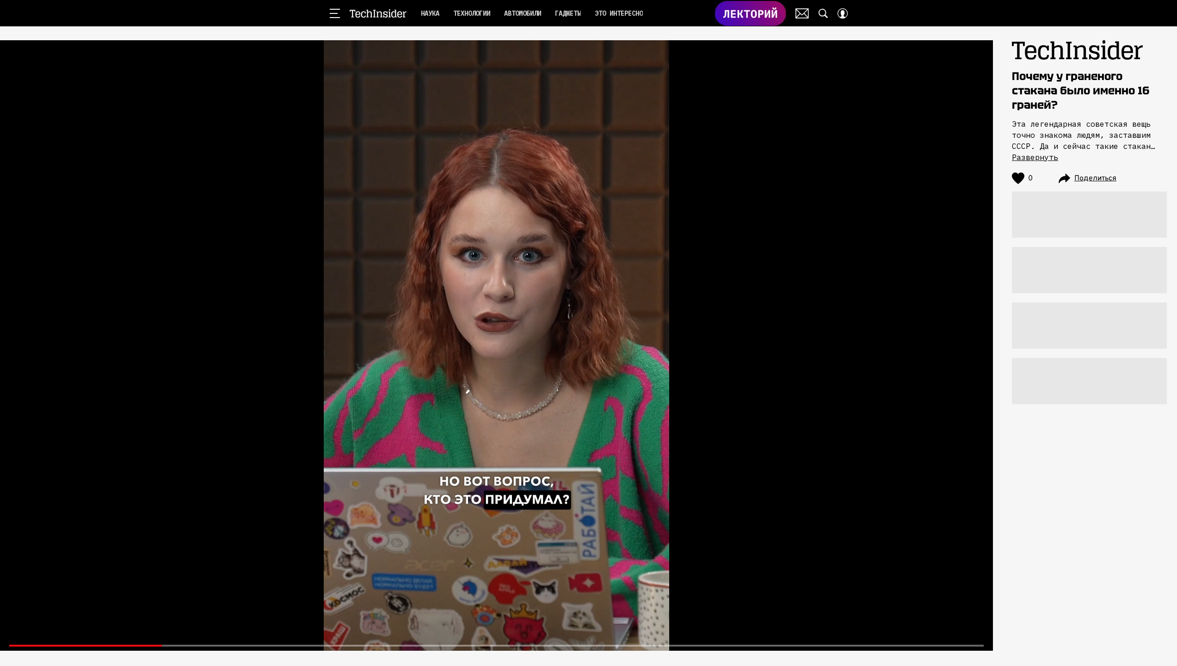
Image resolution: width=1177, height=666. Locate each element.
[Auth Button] (843, 13)
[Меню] (335, 13)
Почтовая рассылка (802, 13)
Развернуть (1035, 157)
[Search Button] (823, 13)
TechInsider (378, 13)
